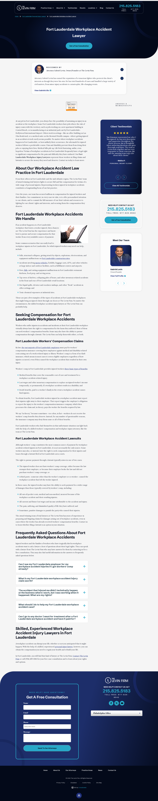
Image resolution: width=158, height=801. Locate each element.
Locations (92, 8)
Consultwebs (82, 787)
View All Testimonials (121, 186)
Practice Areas (46, 8)
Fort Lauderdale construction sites (56, 259)
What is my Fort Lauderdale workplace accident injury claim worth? (48, 579)
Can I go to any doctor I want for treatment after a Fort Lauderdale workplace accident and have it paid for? (48, 617)
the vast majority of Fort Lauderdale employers (40, 348)
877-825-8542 (130, 10)
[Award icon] (71, 102)
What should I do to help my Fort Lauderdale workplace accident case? (48, 605)
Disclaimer (74, 783)
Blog (101, 8)
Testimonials (72, 8)
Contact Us (110, 8)
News (100, 770)
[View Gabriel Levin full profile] (39, 66)
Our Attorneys (71, 770)
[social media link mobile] (111, 703)
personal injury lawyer (64, 647)
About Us (59, 8)
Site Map (99, 783)
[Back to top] (79, 795)
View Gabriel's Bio (41, 90)
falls (25, 270)
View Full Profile (117, 276)
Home (16, 16)
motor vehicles (41, 263)
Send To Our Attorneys (47, 748)
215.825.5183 (129, 6)
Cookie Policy (86, 783)
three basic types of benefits (76, 369)
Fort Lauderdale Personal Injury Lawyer (34, 16)
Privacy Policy (60, 783)
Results (82, 8)
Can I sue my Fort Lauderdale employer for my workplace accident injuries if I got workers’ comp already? (45, 566)
